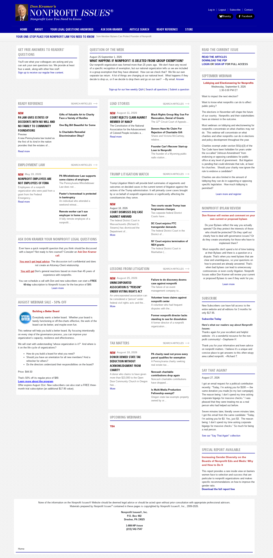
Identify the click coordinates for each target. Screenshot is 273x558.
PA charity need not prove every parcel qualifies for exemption (169, 356)
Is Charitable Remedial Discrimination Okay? (72, 134)
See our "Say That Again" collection (221, 435)
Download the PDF (214, 60)
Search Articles (81, 103)
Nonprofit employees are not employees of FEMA (34, 181)
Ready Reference (167, 29)
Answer (180, 79)
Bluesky (226, 16)
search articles (81, 165)
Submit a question (179, 89)
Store (189, 29)
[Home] (74, 12)
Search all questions (157, 89)
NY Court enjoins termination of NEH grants (169, 243)
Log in (211, 10)
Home (23, 29)
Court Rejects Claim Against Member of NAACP (128, 119)
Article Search (139, 29)
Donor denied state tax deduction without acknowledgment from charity (125, 363)
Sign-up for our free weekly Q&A (126, 89)
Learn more (58, 288)
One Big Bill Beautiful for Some (77, 125)
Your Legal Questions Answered (71, 29)
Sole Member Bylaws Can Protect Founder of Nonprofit (123, 36)
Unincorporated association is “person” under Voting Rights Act (126, 287)
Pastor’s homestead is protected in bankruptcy (77, 195)
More (112, 235)
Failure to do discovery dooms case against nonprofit (168, 281)
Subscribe (235, 10)
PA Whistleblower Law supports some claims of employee (77, 177)
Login (205, 64)
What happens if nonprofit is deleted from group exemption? (136, 60)
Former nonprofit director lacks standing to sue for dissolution (169, 317)
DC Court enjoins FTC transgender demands (163, 225)
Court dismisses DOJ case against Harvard (126, 214)
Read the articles (214, 57)
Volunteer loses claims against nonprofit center (168, 299)
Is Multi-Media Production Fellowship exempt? (166, 391)
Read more (24, 151)
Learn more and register (228, 194)
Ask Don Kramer (111, 29)
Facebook (246, 16)
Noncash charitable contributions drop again (165, 374)
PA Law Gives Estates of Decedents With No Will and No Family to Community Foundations (36, 123)
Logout (222, 10)
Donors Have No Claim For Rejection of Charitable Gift (166, 130)
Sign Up (219, 64)
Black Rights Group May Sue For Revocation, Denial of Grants (170, 116)
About (39, 29)
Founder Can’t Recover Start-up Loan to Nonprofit (169, 148)
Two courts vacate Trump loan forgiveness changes (168, 207)
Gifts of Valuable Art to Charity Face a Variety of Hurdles (76, 116)
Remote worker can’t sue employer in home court (73, 213)
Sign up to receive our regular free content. (41, 72)
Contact (248, 10)
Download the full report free (218, 489)
